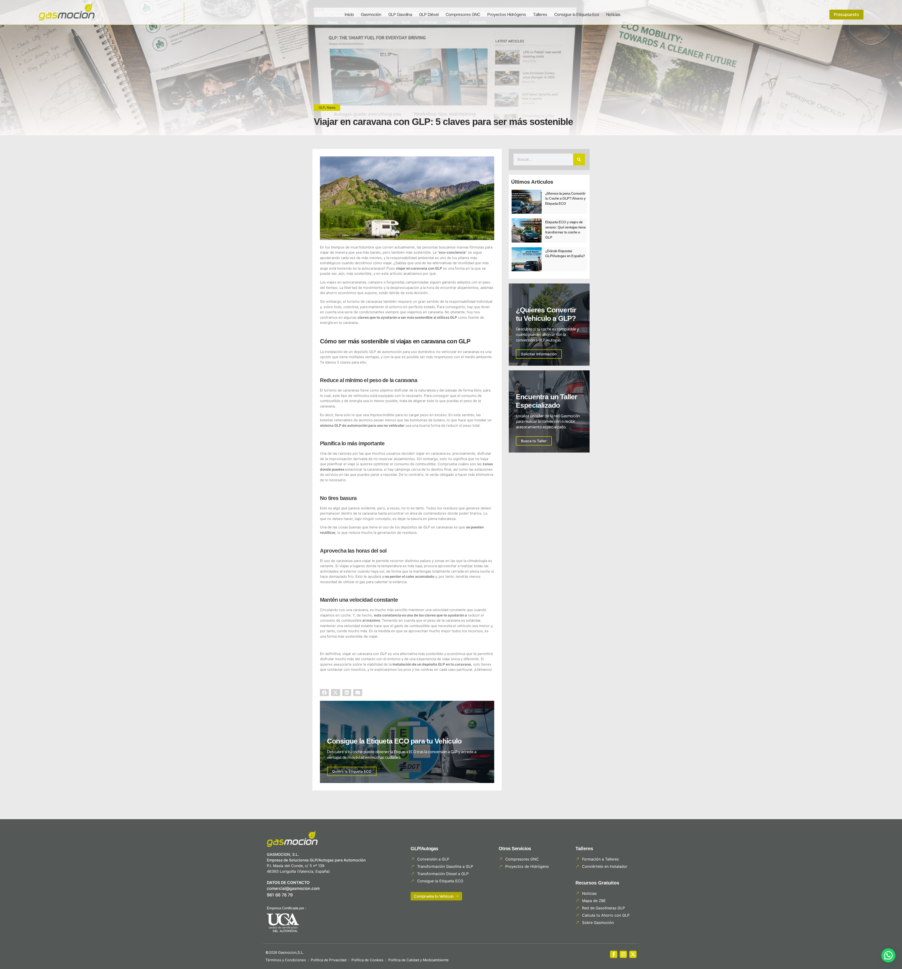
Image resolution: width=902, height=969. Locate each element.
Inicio (349, 14)
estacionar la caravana (363, 469)
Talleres (540, 14)
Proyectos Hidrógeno (506, 14)
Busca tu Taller (534, 441)
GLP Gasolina (400, 14)
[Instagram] (623, 954)
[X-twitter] (633, 954)
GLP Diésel (429, 14)
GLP (322, 107)
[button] (324, 692)
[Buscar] (579, 159)
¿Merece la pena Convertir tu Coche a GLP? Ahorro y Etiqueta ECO (565, 198)
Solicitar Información (539, 354)
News (331, 107)
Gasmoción (371, 14)
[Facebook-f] (613, 954)
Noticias (613, 14)
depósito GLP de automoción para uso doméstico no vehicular (405, 351)
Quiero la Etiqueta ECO (351, 771)
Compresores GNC (463, 14)
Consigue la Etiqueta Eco (576, 14)
